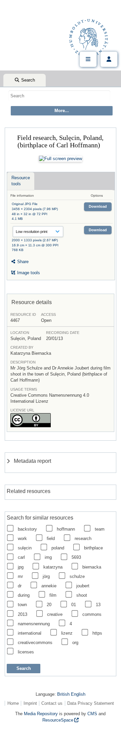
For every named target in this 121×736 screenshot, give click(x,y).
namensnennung (34, 623)
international (29, 633)
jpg (21, 567)
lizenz (67, 633)
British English (71, 694)
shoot (81, 595)
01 (73, 604)
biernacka (91, 567)
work (22, 538)
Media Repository (41, 713)
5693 (76, 557)
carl (21, 557)
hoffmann (66, 529)
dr (20, 585)
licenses (26, 651)
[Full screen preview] (60, 159)
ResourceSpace (57, 720)
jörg (46, 576)
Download (98, 206)
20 (49, 604)
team (100, 529)
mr (20, 576)
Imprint (30, 703)
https (97, 633)
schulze (77, 576)
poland (57, 547)
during (24, 595)
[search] (59, 95)
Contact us (52, 703)
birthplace (93, 547)
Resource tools (20, 180)
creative (55, 614)
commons (92, 614)
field (51, 538)
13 (98, 604)
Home (13, 703)
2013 (22, 614)
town (22, 604)
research (83, 538)
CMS (92, 713)
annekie (48, 585)
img (48, 557)
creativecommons (35, 642)
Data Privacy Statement (90, 703)
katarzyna (53, 567)
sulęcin (25, 547)
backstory (27, 529)
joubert (82, 585)
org (75, 642)
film (52, 595)
